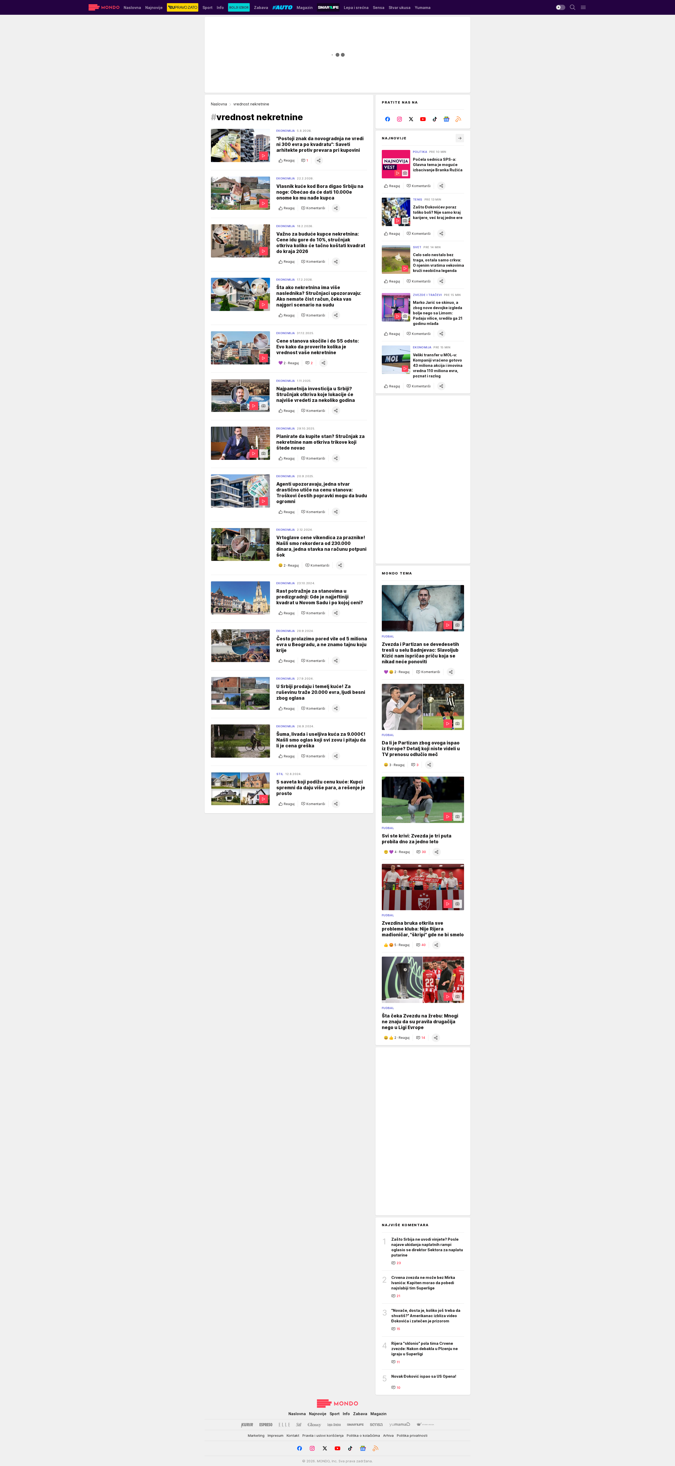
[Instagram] (400, 119)
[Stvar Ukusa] (425, 1424)
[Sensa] (376, 1424)
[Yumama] (399, 1424)
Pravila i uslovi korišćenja (323, 1435)
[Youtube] (423, 119)
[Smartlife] (355, 1424)
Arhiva (388, 1435)
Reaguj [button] (289, 161)
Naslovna (219, 104)
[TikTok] (435, 119)
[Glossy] (314, 1424)
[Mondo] (104, 7)
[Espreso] (265, 1424)
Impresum (275, 1435)
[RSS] (458, 119)
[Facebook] (388, 119)
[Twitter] (411, 119)
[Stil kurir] (298, 1424)
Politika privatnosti (412, 1435)
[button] (304, 160)
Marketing (256, 1435)
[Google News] (446, 119)
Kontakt (293, 1435)
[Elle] (284, 1424)
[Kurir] (247, 1424)
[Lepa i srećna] (334, 1424)
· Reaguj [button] (291, 363)
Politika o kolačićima (363, 1435)
